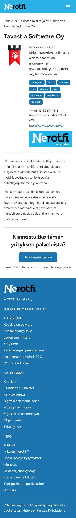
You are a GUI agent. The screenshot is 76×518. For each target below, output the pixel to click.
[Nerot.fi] (38, 288)
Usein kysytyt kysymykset (22, 458)
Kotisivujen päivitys (18, 325)
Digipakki (10, 490)
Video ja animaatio (17, 407)
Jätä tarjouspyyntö (38, 257)
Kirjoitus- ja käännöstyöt (21, 414)
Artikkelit (10, 445)
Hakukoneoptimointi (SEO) (23, 357)
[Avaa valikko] (68, 7)
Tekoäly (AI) (12, 318)
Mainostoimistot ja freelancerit (40, 21)
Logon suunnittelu (17, 337)
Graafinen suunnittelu (20, 388)
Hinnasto (10, 464)
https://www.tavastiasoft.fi (46, 125)
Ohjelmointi (12, 420)
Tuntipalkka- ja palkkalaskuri (24, 484)
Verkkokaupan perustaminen (25, 350)
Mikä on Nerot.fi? (16, 452)
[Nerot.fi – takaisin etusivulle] (15, 6)
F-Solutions (56, 510)
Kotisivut (10, 382)
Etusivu (9, 21)
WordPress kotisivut (18, 363)
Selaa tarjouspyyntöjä (19, 471)
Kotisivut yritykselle (18, 331)
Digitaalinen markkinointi (22, 401)
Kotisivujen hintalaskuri (20, 477)
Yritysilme (11, 344)
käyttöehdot (57, 505)
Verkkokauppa (14, 394)
